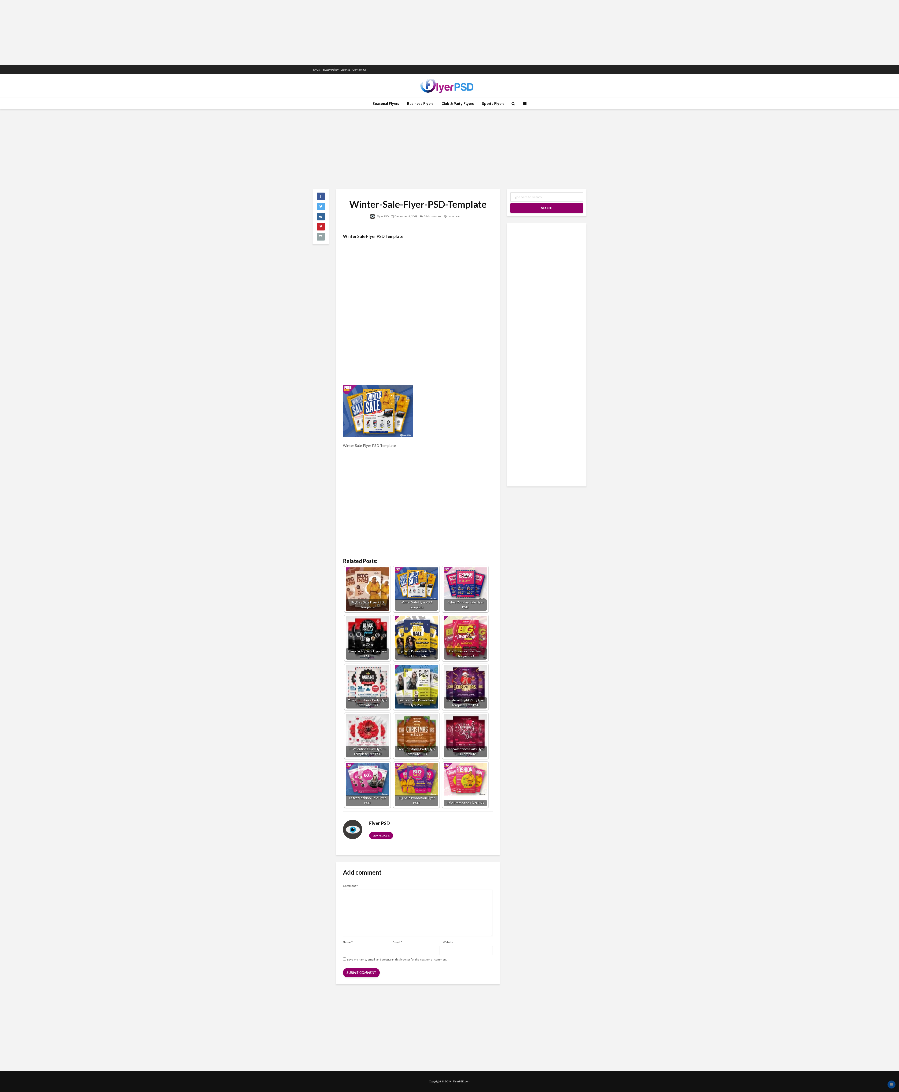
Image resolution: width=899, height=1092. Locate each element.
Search (546, 208)
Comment (350, 885)
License (345, 69)
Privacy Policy (330, 69)
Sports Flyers (493, 103)
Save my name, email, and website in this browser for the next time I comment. (397, 959)
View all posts (381, 835)
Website (448, 942)
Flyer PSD (382, 216)
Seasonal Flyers (385, 103)
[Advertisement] (449, 31)
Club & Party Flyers (458, 103)
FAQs (316, 69)
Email (397, 942)
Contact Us (359, 69)
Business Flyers (420, 103)
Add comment (433, 216)
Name (348, 942)
